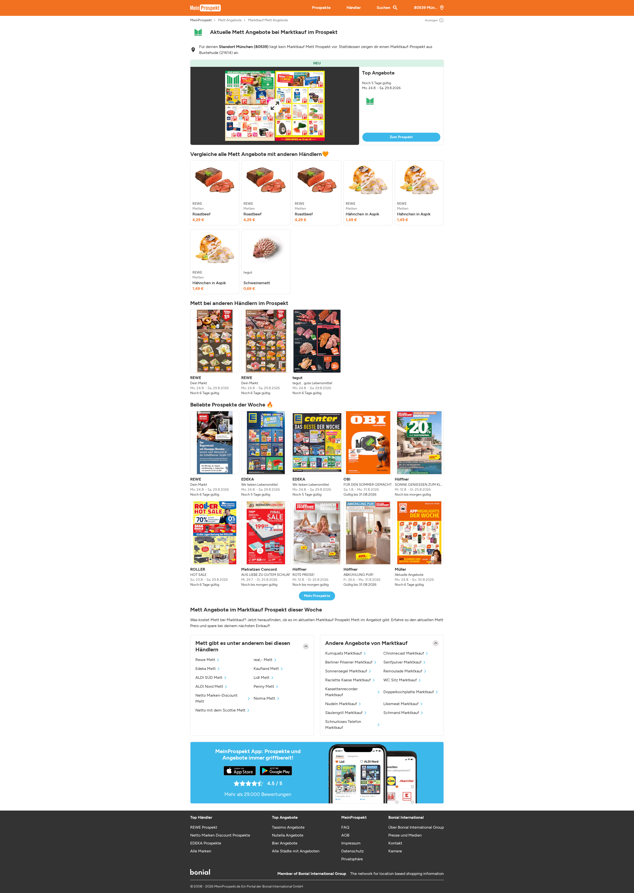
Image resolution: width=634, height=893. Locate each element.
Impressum (351, 843)
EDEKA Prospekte (205, 843)
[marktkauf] (198, 32)
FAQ (345, 827)
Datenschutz (352, 851)
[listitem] (214, 192)
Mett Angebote (230, 20)
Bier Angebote (284, 843)
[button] (317, 102)
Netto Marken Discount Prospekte (220, 835)
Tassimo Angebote (288, 827)
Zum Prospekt (401, 137)
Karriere (395, 851)
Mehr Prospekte (317, 596)
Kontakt (395, 843)
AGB (345, 835)
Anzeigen (431, 20)
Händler (353, 7)
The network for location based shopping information (397, 873)
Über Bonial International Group (416, 827)
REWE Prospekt (203, 827)
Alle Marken (200, 851)
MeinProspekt (201, 20)
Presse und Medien (405, 835)
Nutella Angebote (287, 835)
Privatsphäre (352, 859)
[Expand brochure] (274, 106)
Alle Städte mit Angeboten (295, 851)
